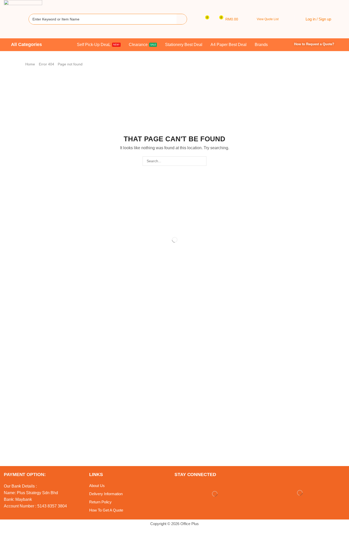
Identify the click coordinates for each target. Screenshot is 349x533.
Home (30, 64)
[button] (205, 19)
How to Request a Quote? (314, 44)
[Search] (182, 19)
